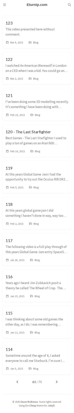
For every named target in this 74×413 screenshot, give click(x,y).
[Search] (69, 4)
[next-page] (56, 382)
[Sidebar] (4, 4)
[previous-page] (17, 382)
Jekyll (51, 405)
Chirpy (32, 405)
